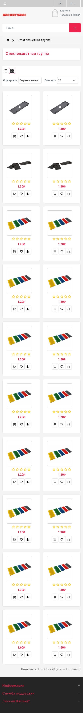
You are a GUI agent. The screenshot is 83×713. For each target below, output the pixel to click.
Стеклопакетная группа (34, 40)
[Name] (75, 27)
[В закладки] (21, 136)
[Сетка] (12, 71)
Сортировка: (10, 80)
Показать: (51, 80)
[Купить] (14, 136)
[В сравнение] (28, 136)
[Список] (5, 71)
